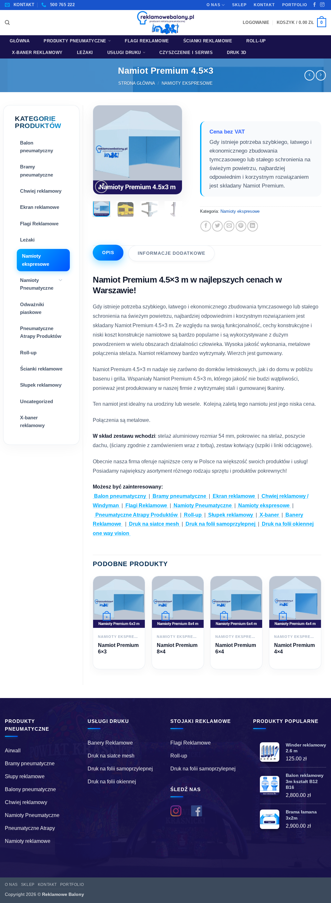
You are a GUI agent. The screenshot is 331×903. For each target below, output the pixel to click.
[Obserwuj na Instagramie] (322, 4)
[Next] (172, 150)
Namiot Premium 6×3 (118, 648)
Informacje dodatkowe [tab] (171, 253)
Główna (19, 40)
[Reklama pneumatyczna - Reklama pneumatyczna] (165, 22)
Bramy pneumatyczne (36, 170)
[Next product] (309, 75)
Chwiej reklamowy (40, 191)
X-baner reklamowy (37, 52)
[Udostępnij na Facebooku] (205, 226)
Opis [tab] (108, 252)
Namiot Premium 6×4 (235, 648)
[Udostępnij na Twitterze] (217, 226)
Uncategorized (36, 401)
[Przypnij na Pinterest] (241, 226)
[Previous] (103, 150)
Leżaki (85, 52)
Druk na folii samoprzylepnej (220, 524)
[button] (256, 22)
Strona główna (136, 83)
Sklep (239, 5)
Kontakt (264, 5)
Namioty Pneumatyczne (36, 284)
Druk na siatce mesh (154, 524)
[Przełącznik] (60, 279)
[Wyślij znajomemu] (229, 226)
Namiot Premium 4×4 (294, 648)
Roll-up (256, 40)
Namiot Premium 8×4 (177, 648)
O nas (213, 5)
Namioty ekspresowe (187, 83)
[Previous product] (321, 75)
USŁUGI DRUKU (124, 52)
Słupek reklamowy (40, 385)
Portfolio (294, 5)
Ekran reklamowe (39, 207)
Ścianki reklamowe (207, 40)
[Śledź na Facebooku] (314, 4)
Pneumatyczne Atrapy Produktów (40, 332)
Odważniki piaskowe (32, 308)
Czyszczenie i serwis (186, 52)
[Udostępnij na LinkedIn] (252, 226)
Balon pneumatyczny (36, 146)
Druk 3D (236, 52)
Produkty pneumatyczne (75, 40)
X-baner (269, 515)
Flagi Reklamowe (147, 40)
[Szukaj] (7, 22)
